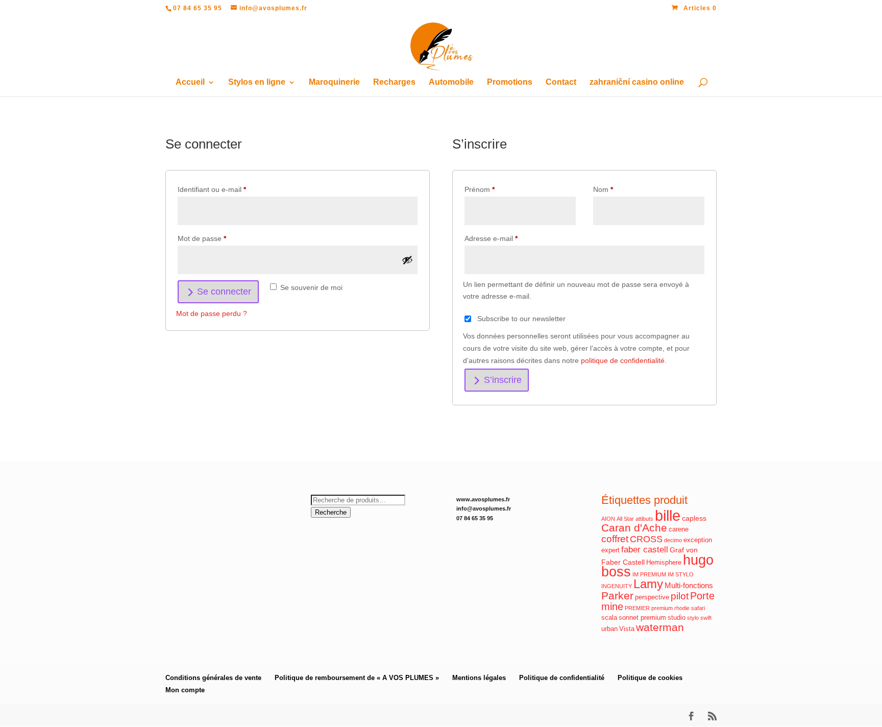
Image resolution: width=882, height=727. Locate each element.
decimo (673, 540)
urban (609, 629)
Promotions (509, 82)
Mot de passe (219, 238)
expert (610, 550)
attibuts (644, 519)
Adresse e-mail (508, 238)
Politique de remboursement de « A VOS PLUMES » (357, 678)
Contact (561, 82)
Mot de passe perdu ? (211, 313)
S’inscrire (503, 380)
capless (694, 518)
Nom (603, 189)
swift (706, 618)
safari (698, 608)
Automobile (451, 82)
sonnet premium (642, 617)
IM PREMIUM (649, 574)
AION (608, 519)
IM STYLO (681, 574)
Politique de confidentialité (561, 678)
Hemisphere (663, 562)
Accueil (190, 82)
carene (679, 529)
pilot (680, 596)
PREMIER (637, 608)
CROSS (646, 539)
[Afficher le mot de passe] (407, 259)
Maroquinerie (334, 82)
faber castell (644, 549)
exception (697, 540)
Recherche (331, 512)
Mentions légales (479, 678)
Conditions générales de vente (213, 678)
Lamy (648, 584)
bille (667, 515)
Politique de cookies (650, 678)
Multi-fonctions (689, 585)
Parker (617, 596)
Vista (626, 629)
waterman (660, 627)
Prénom (479, 189)
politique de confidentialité (623, 360)
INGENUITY (616, 586)
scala (609, 617)
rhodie (682, 608)
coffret (614, 539)
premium (662, 608)
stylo (693, 618)
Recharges (394, 82)
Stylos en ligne (256, 82)
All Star (625, 519)
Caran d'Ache (634, 528)
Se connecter (224, 291)
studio (676, 617)
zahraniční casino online (637, 82)
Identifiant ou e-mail (229, 189)
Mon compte (185, 690)
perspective (652, 597)
